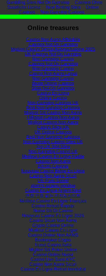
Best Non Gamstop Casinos (53, 107)
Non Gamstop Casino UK (53, 151)
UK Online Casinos (53, 132)
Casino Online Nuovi (53, 254)
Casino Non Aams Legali (53, 73)
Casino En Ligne (53, 93)
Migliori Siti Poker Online (53, 249)
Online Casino (53, 98)
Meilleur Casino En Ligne (53, 230)
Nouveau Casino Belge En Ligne (53, 171)
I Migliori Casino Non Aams (53, 117)
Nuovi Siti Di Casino (53, 210)
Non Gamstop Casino (53, 59)
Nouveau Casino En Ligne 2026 (53, 215)
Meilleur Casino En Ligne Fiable (53, 156)
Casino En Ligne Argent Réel (53, 190)
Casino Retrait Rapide (53, 205)
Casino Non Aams (53, 161)
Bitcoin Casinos (53, 166)
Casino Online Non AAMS (53, 235)
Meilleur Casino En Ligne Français (53, 201)
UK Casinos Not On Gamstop (53, 54)
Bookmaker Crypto (53, 240)
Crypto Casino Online (53, 225)
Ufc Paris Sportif (53, 180)
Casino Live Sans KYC (53, 259)
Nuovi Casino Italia (53, 244)
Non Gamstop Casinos (62, 12)
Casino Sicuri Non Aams (53, 220)
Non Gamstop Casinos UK (53, 102)
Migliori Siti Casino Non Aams (53, 112)
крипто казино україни (53, 185)
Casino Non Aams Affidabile (53, 39)
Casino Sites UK (53, 127)
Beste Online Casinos (53, 83)
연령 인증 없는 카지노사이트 (53, 195)
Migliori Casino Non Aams (53, 122)
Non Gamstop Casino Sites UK (53, 141)
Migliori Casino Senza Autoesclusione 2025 (53, 49)
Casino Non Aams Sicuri (53, 175)
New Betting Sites (63, 7)
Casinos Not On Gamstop (53, 44)
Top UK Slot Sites (53, 146)
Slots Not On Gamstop (53, 88)
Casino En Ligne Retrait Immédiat (53, 269)
